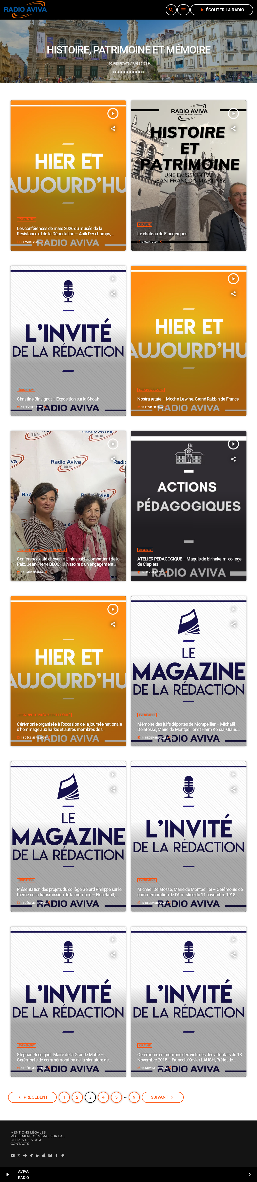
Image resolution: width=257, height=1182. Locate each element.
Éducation (26, 389)
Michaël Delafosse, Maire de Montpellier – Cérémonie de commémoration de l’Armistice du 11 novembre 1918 (190, 892)
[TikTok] (31, 1155)
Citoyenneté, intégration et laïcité (44, 715)
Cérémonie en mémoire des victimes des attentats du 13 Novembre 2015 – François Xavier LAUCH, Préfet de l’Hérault (189, 1060)
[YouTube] (13, 1155)
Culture (145, 224)
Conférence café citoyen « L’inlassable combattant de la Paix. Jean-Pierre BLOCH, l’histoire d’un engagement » (68, 561)
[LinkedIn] (38, 1155)
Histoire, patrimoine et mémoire (42, 549)
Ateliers (145, 549)
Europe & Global (151, 389)
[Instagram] (50, 1155)
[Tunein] (25, 1155)
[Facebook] (56, 1155)
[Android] (63, 1155)
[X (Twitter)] (19, 1155)
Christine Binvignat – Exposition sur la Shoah (58, 399)
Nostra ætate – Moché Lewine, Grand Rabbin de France (188, 399)
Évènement (27, 219)
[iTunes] (44, 1155)
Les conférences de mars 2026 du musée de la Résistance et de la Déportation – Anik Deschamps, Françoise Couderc (64, 234)
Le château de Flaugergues (162, 233)
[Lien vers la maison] (25, 10)
